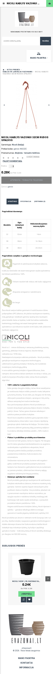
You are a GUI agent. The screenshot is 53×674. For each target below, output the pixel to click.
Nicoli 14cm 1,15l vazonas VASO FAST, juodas (32, 581)
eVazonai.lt (26, 648)
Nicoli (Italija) (18, 145)
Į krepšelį (26, 594)
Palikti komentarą (12, 161)
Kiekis (4, 166)
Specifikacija (25, 201)
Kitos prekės (13, 70)
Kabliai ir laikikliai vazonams (17, 72)
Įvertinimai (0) (39, 201)
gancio (10, 187)
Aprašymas (12, 201)
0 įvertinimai (32, 157)
